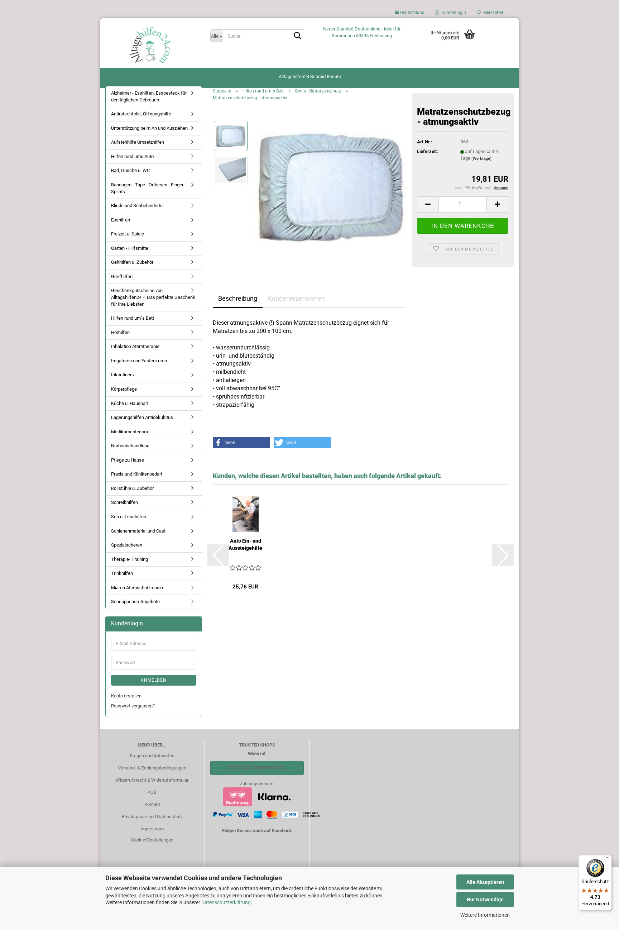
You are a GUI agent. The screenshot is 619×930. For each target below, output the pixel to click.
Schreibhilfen (124, 502)
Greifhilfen (122, 276)
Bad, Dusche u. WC (130, 170)
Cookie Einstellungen (152, 840)
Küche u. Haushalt (129, 403)
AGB (152, 792)
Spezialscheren (126, 545)
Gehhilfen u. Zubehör (132, 262)
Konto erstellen (126, 695)
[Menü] (607, 859)
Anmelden (154, 680)
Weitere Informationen (485, 915)
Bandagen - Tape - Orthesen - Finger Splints (147, 188)
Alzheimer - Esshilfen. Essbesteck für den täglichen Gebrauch (149, 96)
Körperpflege (124, 389)
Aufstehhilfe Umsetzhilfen (137, 142)
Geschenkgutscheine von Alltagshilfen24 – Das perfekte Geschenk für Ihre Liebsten (153, 297)
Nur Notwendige (485, 899)
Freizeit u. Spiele (127, 234)
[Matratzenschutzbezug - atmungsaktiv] (330, 187)
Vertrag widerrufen (257, 768)
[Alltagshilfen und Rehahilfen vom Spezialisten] (152, 45)
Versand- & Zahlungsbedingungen (152, 768)
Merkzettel (492, 12)
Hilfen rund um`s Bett (132, 318)
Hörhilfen (120, 332)
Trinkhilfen (122, 573)
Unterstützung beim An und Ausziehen (149, 128)
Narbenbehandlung (130, 445)
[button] (409, 14)
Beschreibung (237, 298)
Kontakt (152, 804)
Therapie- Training (129, 559)
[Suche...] (297, 36)
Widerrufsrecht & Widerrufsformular (152, 780)
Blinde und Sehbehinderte (137, 205)
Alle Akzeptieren (485, 882)
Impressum (152, 828)
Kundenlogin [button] (452, 12)
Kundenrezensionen (296, 298)
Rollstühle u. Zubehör (132, 488)
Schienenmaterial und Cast (138, 531)
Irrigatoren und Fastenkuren (139, 360)
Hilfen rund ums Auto (132, 156)
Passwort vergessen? (133, 706)
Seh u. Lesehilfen (128, 516)
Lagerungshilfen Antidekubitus (142, 417)
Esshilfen (120, 220)
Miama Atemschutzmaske (137, 587)
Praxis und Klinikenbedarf (137, 474)
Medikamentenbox (130, 431)
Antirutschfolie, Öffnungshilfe (141, 113)
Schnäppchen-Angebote (135, 601)
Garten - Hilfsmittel (130, 248)
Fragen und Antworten (152, 755)
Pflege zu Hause (127, 460)
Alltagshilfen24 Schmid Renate (310, 76)
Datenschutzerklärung (226, 902)
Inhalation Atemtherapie (135, 346)
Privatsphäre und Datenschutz (152, 816)
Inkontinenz (123, 374)
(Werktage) (481, 158)
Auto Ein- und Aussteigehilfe (245, 544)
